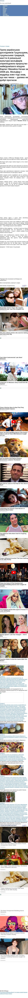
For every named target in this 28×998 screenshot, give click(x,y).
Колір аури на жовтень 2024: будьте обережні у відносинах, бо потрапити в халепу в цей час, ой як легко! (13, 737)
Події (4, 12)
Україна (5, 8)
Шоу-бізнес (6, 15)
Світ (4, 7)
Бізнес (4, 10)
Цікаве (21, 83)
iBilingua (2, 0)
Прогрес (5, 14)
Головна (5, 5)
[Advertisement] (14, 31)
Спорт (4, 11)
